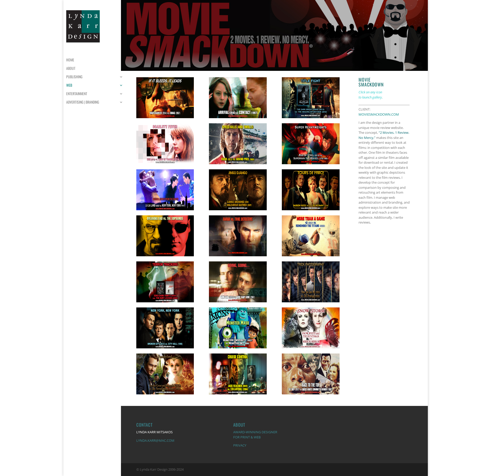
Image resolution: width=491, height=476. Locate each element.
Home (70, 60)
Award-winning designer (255, 432)
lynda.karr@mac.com (155, 440)
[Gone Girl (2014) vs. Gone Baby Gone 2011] (237, 302)
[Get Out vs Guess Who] (310, 394)
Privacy (239, 445)
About (70, 69)
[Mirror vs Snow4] (310, 348)
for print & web (247, 437)
